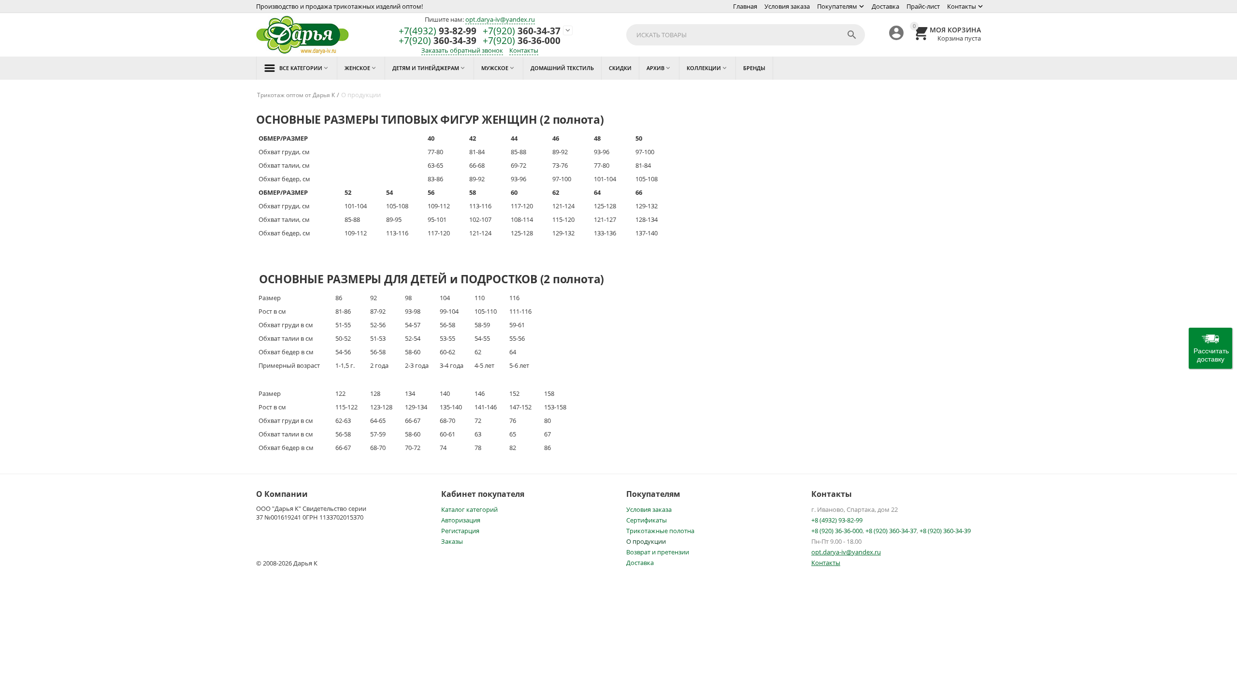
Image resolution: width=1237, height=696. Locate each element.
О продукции (646, 541)
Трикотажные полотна (660, 530)
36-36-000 (522, 40)
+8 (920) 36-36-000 (837, 530)
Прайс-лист (923, 6)
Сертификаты (646, 520)
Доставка (885, 6)
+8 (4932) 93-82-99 (837, 520)
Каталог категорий (469, 509)
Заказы (452, 541)
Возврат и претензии (657, 552)
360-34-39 (437, 40)
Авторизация (460, 520)
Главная (745, 6)
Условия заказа (787, 6)
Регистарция (460, 530)
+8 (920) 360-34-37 (891, 530)
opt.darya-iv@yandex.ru (500, 19)
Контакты (961, 6)
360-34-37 (522, 31)
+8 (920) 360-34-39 (945, 530)
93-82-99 (437, 31)
